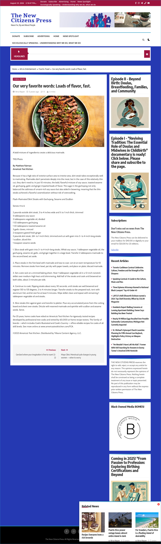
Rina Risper (20, 91)
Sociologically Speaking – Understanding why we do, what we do (68, 4)
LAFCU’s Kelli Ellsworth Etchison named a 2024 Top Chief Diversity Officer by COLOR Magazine (128, 298)
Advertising (64, 1)
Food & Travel (19, 79)
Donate (43, 1)
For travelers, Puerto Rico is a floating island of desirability (146, 533)
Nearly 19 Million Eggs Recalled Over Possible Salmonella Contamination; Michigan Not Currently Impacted (130, 321)
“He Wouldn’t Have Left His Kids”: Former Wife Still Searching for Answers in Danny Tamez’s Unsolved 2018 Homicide (128, 347)
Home (73, 1)
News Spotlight (84, 1)
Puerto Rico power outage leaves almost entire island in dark (118, 533)
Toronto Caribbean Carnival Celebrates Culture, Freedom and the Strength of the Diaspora (127, 270)
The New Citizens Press (31, 18)
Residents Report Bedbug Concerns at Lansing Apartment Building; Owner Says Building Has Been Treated (127, 310)
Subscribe (53, 1)
